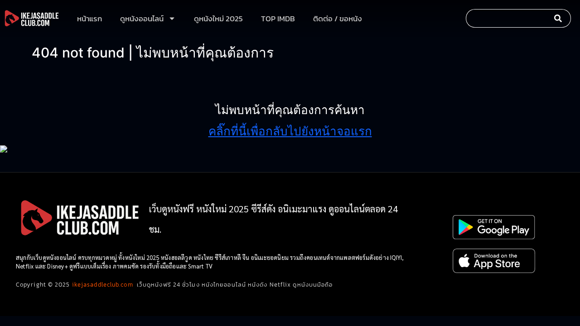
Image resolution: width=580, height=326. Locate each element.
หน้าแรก (89, 18)
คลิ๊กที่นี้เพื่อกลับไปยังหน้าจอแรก (290, 131)
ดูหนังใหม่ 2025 (218, 18)
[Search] (560, 18)
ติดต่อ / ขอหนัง (337, 18)
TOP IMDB (278, 18)
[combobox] (507, 18)
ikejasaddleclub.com (102, 284)
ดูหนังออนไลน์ (142, 18)
